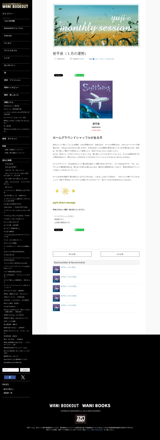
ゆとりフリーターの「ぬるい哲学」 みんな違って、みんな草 (17, 174)
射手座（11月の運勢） (69, 286)
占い (104, 59)
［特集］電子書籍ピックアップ (14, 153)
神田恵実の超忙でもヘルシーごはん (15, 348)
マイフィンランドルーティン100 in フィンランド (17, 286)
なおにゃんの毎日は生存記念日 (14, 252)
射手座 (82, 59)
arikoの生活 (8, 164)
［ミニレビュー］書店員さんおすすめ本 (17, 191)
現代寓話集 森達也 (10, 336)
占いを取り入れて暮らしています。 (16, 179)
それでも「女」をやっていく (14, 170)
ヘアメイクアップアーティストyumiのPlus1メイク (17, 267)
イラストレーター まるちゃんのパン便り (17, 211)
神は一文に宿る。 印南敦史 (14, 339)
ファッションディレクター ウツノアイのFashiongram (17, 259)
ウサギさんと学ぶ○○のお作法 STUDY (17, 216)
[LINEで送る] (79, 75)
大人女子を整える (10, 306)
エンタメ (7, 43)
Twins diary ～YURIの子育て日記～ (16, 207)
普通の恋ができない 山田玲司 (14, 328)
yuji (96, 59)
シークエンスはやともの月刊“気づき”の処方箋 (17, 113)
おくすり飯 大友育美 (11, 225)
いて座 (100, 59)
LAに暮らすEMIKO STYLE (12, 204)
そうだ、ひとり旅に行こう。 (13, 240)
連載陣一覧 (8, 393)
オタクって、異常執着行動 (12, 109)
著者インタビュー (10, 87)
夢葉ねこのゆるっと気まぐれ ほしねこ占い (17, 122)
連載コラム (7, 102)
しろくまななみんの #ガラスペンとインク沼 (17, 236)
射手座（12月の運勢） (69, 277)
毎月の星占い (9, 389)
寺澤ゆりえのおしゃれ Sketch (14, 315)
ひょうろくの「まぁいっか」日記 (15, 117)
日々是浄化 (7, 126)
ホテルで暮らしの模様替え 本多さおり (17, 281)
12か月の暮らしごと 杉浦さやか (15, 196)
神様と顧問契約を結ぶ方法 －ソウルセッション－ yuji (17, 343)
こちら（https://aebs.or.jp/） (95, 430)
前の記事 (72, 254)
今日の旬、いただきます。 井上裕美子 (17, 300)
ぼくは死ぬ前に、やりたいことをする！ (17, 276)
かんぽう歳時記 (9, 231)
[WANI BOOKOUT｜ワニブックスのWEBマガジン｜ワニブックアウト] (15, 7)
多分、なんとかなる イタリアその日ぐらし (17, 183)
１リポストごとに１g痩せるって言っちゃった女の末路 (17, 200)
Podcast (7, 35)
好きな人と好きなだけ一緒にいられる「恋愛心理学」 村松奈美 (17, 311)
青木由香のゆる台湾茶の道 (12, 362)
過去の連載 (7, 160)
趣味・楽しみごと (10, 95)
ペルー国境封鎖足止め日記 (12, 272)
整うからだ (8, 187)
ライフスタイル (9, 50)
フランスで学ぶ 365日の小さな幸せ (16, 263)
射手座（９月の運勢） (69, 305)
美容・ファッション (11, 80)
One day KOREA (10, 167)
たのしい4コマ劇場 (10, 243)
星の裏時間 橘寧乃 (10, 324)
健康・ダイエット (9, 138)
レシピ (6, 58)
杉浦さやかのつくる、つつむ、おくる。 (17, 332)
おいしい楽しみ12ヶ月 (11, 222)
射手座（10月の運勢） (69, 296)
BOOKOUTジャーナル (12, 28)
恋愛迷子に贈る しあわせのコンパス (16, 318)
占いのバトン (8, 65)
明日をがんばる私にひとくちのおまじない (17, 130)
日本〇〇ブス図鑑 (10, 321)
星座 (112, 59)
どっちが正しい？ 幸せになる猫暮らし (17, 247)
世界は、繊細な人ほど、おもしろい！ (16, 294)
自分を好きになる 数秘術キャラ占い (16, 359)
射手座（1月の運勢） (69, 267)
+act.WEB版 (8, 21)
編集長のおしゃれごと (11, 356)
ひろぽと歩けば (9, 255)
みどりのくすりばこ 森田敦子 (14, 291)
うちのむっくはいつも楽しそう (14, 219)
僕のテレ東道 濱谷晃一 (12, 303)
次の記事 (120, 254)
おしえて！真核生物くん (12, 228)
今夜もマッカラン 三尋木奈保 (14, 297)
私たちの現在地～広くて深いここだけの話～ (17, 352)
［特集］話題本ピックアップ (13, 150)
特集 (4, 146)
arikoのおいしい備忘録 (11, 106)
